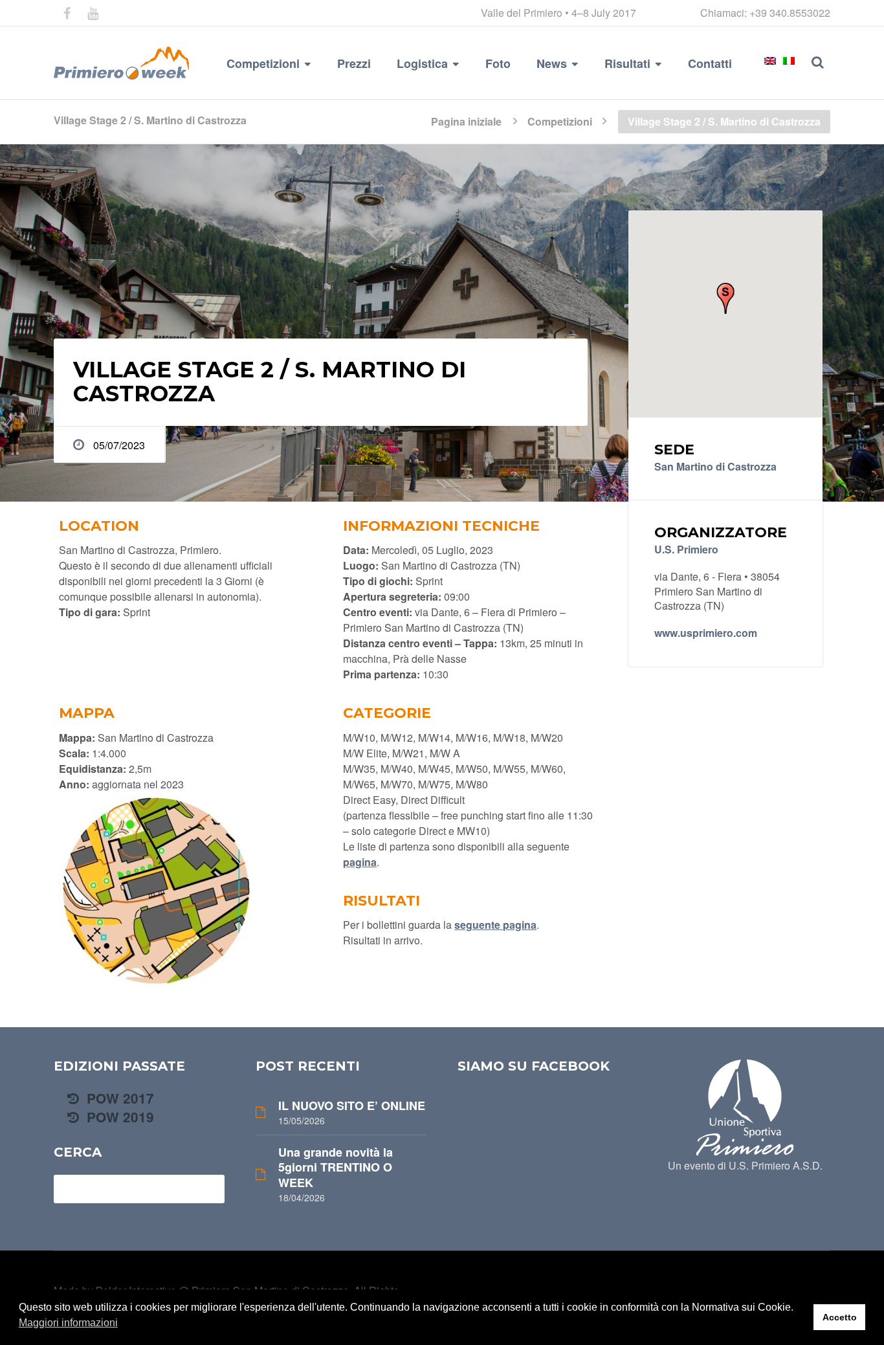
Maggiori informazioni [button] (68, 1322)
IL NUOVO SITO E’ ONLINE (351, 1105)
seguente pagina (495, 924)
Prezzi (354, 63)
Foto (498, 63)
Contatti (710, 63)
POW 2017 (118, 1098)
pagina (360, 861)
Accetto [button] (840, 1317)
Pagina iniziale (466, 120)
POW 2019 (118, 1116)
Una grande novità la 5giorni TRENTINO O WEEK (335, 1167)
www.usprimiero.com (705, 632)
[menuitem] (770, 61)
